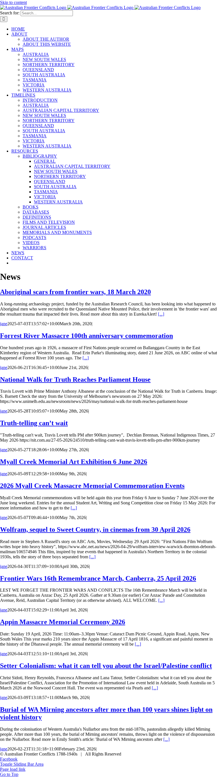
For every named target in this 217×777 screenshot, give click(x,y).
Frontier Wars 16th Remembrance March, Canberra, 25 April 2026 (98, 578)
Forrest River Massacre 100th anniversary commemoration (86, 335)
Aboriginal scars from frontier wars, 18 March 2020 (75, 292)
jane (3, 323)
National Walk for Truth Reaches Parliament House (75, 379)
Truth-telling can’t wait (34, 423)
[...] (161, 314)
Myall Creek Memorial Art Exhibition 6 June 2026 (73, 461)
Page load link (12, 769)
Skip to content (13, 2)
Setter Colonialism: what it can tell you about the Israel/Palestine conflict (106, 665)
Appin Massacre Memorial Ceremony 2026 (62, 622)
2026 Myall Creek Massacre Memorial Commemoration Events (92, 485)
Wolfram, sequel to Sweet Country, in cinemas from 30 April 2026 (95, 529)
